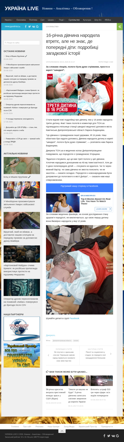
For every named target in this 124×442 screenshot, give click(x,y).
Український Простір (88, 427)
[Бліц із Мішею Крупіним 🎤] (22, 165)
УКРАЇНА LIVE (22, 8)
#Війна (108, 20)
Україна (8, 20)
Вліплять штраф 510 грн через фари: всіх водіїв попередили (100, 392)
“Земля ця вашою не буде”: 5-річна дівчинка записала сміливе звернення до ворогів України (78, 395)
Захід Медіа (69, 427)
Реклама (39, 427)
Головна (15, 427)
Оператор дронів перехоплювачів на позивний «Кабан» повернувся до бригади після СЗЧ (20, 107)
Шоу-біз (97, 20)
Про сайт (27, 427)
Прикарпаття (107, 427)
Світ (42, 20)
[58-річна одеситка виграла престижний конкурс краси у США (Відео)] (57, 380)
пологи (76, 340)
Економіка (21, 20)
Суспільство (74, 20)
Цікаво (51, 20)
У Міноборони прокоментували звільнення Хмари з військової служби (19, 204)
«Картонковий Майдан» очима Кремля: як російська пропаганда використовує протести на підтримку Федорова (22, 93)
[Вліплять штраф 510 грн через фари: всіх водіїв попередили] (102, 380)
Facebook (74, 318)
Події (61, 20)
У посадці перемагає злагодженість (20, 119)
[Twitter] (29, 26)
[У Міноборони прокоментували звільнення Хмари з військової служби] (22, 190)
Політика (33, 20)
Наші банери (53, 427)
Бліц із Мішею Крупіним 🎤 (16, 56)
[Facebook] (25, 26)
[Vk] (33, 26)
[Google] (37, 26)
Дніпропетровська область (62, 340)
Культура (87, 20)
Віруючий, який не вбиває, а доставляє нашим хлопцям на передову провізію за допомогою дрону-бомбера (20, 79)
